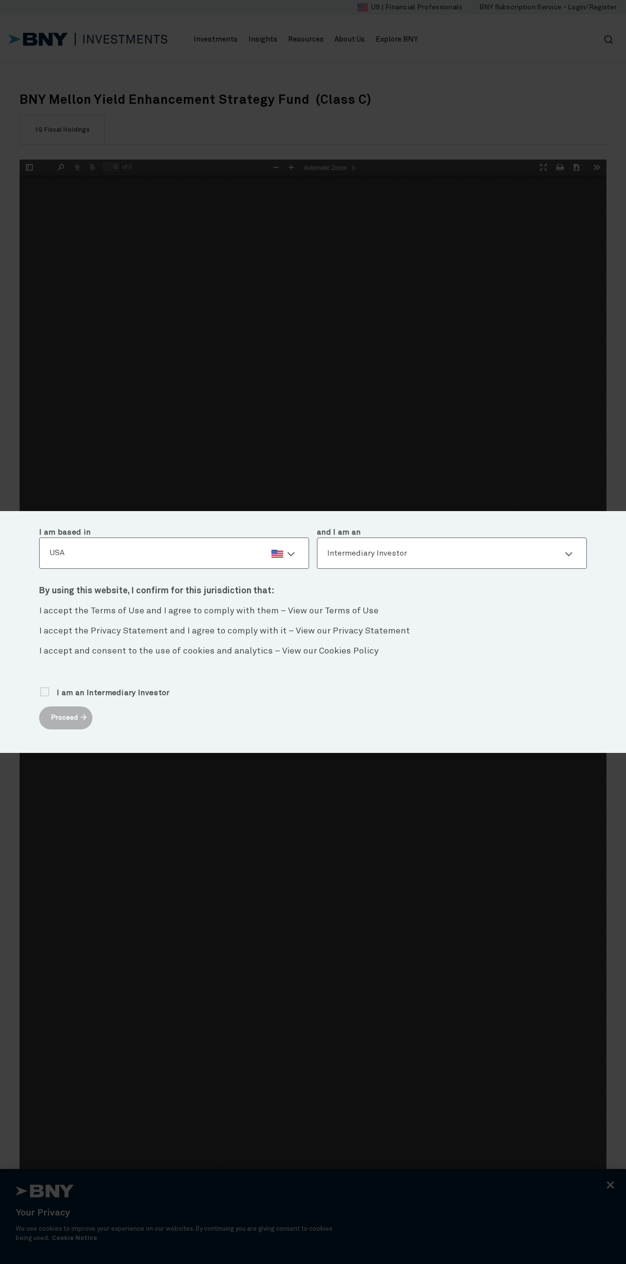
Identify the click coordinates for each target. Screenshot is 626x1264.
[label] (174, 554)
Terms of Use (352, 611)
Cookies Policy (349, 651)
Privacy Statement (371, 631)
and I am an (339, 532)
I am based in (64, 532)
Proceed (64, 717)
